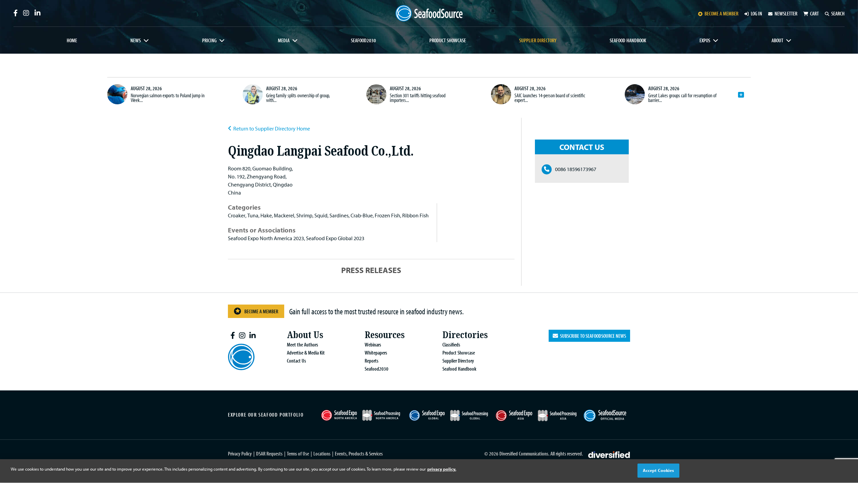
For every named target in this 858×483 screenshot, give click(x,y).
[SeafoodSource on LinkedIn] (38, 13)
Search (838, 13)
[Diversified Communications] (609, 453)
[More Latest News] (741, 95)
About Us (305, 335)
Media (284, 40)
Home (72, 40)
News (135, 40)
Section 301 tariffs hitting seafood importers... (417, 97)
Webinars (373, 344)
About (777, 40)
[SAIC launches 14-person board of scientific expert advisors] (501, 94)
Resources (385, 335)
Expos (704, 40)
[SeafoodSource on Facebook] (15, 13)
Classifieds (451, 344)
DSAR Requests (269, 453)
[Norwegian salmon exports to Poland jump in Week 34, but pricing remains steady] (117, 94)
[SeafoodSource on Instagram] (26, 13)
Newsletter (786, 13)
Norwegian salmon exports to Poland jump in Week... (167, 97)
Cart (814, 13)
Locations (321, 453)
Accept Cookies (658, 470)
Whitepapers (376, 352)
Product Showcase (447, 40)
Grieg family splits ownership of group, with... (298, 97)
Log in (756, 13)
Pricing (209, 40)
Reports (371, 360)
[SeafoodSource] (429, 13)
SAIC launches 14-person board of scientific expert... (549, 97)
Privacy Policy (240, 453)
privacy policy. (441, 469)
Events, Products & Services (359, 453)
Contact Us (296, 360)
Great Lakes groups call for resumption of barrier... (682, 97)
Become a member (721, 13)
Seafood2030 (363, 40)
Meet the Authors (302, 344)
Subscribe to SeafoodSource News (592, 335)
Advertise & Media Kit (306, 352)
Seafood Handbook (628, 40)
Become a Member (261, 311)
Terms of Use (298, 453)
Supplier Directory (537, 40)
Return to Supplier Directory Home (271, 128)
